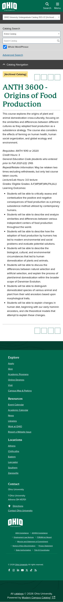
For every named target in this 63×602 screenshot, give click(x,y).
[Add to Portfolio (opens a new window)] (37, 77)
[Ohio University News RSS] (35, 570)
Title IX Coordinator (42, 550)
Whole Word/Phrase (18, 46)
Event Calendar (16, 404)
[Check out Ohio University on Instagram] (13, 570)
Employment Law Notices (24, 537)
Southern (12, 467)
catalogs (19, 593)
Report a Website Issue (19, 431)
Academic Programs (18, 374)
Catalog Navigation (17, 64)
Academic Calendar (18, 410)
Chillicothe (13, 451)
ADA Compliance (22, 533)
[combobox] (31, 17)
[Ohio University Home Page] (15, 522)
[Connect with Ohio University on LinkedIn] (18, 570)
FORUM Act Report (44, 537)
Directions (18, 506)
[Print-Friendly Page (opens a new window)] (50, 77)
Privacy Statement (46, 545)
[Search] (58, 41)
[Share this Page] (44, 77)
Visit (10, 385)
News (11, 415)
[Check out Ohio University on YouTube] (22, 570)
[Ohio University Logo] (9, 10)
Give (10, 368)
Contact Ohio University (20, 510)
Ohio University (21, 564)
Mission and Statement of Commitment (32, 541)
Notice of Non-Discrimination (24, 545)
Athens (11, 445)
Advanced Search (13, 55)
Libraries (12, 421)
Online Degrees (16, 379)
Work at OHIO (15, 426)
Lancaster (13, 462)
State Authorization (23, 550)
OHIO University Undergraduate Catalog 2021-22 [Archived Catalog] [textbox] (30, 17)
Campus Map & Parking (20, 390)
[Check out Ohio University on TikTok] (31, 570)
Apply (11, 363)
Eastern (12, 456)
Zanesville (13, 473)
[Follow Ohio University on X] (27, 570)
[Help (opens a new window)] (57, 77)
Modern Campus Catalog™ (36, 597)
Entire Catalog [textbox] (10, 34)
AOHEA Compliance (40, 533)
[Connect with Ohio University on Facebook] (9, 570)
